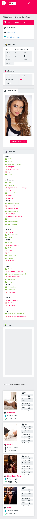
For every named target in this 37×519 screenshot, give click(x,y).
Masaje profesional (13, 203)
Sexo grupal (11, 166)
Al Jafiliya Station (13, 37)
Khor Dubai (11, 32)
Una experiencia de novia (15, 271)
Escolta (10, 182)
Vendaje (10, 258)
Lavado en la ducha (13, 193)
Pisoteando (11, 261)
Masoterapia (11, 214)
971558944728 (12, 482)
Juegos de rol (12, 255)
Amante (10, 242)
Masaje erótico (12, 206)
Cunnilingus (11, 279)
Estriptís (10, 232)
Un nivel (10, 161)
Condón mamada (13, 269)
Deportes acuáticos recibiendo (17, 316)
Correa (10, 253)
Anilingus (10, 282)
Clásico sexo (11, 159)
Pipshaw (10, 195)
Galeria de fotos (12, 91)
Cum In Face (11, 305)
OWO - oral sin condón (14, 164)
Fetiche (10, 174)
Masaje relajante (12, 221)
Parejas (10, 190)
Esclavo (10, 250)
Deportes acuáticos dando (16, 313)
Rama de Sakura (12, 224)
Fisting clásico (12, 287)
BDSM (10, 248)
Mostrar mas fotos (18, 141)
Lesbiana (10, 237)
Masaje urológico (13, 208)
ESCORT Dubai (8, 17)
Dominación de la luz (14, 245)
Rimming (10, 198)
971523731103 (12, 514)
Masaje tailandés (13, 211)
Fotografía (11, 185)
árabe (21, 79)
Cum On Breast (12, 303)
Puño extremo (12, 292)
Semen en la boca (13, 300)
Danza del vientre (13, 235)
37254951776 (11, 28)
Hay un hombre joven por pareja (17, 188)
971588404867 (12, 450)
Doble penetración (13, 169)
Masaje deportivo (13, 219)
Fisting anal (11, 289)
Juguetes (10, 172)
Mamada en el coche (14, 276)
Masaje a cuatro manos (15, 216)
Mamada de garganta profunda (17, 274)
